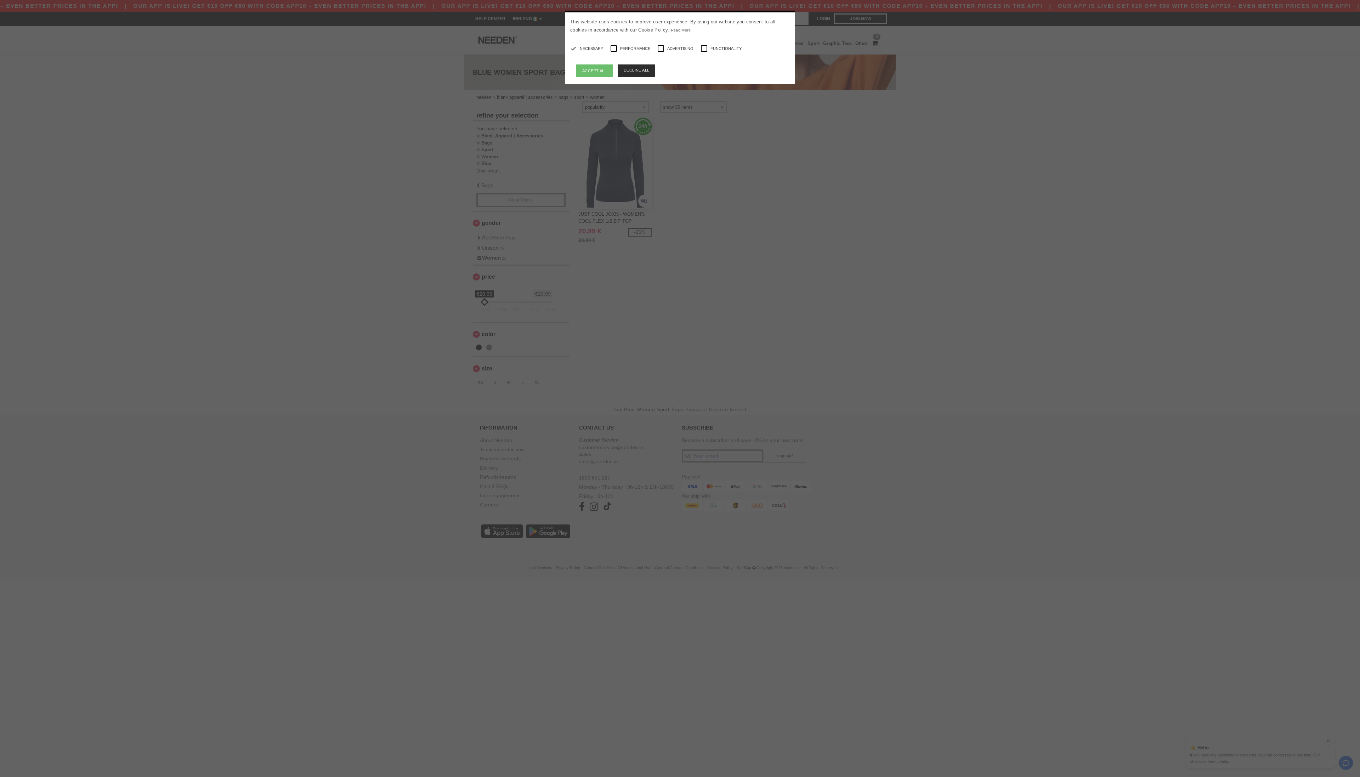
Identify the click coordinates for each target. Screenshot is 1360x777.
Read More (681, 30)
